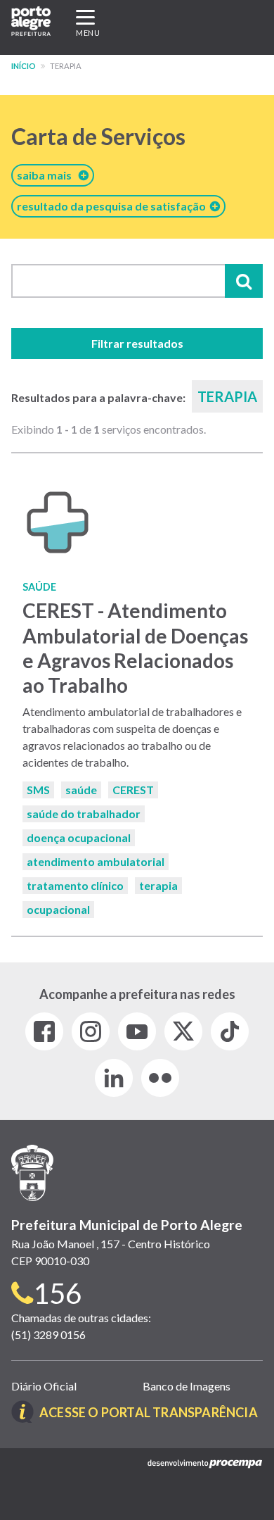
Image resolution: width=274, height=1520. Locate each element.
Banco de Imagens (186, 1386)
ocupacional (58, 909)
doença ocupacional (79, 837)
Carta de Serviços (98, 136)
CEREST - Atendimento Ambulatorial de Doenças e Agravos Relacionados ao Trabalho (135, 647)
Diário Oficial (44, 1386)
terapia (158, 885)
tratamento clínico (75, 885)
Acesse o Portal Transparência (148, 1412)
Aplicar (244, 281)
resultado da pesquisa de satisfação (113, 206)
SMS (38, 789)
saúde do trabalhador (84, 813)
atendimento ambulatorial (95, 861)
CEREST (133, 789)
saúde (81, 789)
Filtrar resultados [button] (137, 343)
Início (23, 65)
